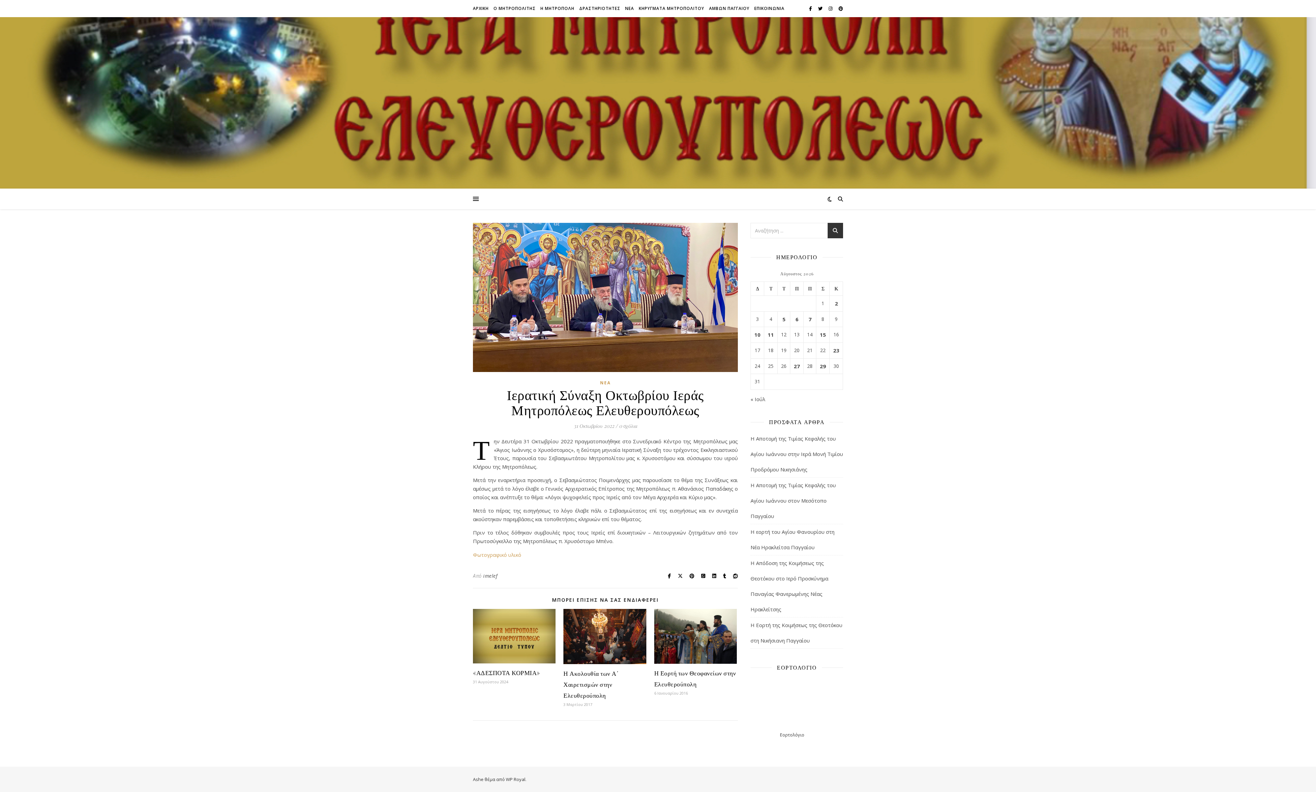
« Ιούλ (758, 399)
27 (797, 366)
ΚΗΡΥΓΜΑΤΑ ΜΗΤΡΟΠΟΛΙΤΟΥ (671, 8)
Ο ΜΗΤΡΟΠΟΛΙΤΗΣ (515, 8)
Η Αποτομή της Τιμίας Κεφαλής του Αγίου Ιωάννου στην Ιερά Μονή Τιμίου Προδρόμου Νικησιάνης (797, 454)
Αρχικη (481, 8)
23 (836, 350)
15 (823, 334)
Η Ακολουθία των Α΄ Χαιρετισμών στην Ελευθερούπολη (591, 684)
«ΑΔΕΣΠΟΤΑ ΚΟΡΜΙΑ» (506, 673)
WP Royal (515, 779)
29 (823, 366)
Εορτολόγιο (792, 735)
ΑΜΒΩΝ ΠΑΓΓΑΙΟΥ (729, 8)
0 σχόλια (628, 425)
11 (771, 334)
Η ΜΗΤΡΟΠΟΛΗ (557, 8)
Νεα (629, 8)
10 (757, 334)
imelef (490, 576)
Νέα (605, 383)
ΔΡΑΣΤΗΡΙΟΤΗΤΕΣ (599, 8)
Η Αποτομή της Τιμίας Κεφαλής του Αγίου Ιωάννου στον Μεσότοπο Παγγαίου (793, 500)
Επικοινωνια (769, 8)
